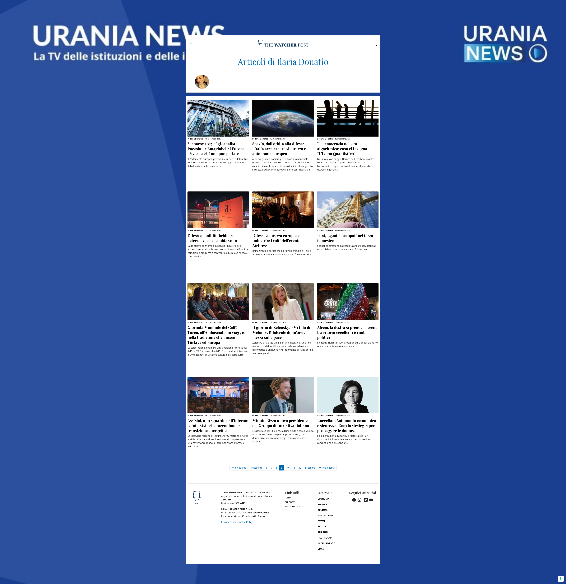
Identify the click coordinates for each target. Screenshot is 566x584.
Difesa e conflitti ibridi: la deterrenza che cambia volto (212, 238)
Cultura (323, 510)
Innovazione (325, 515)
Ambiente (323, 532)
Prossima (310, 467)
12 (300, 467)
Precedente (256, 467)
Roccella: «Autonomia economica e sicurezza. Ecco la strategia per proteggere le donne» (346, 425)
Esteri (321, 521)
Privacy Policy (228, 522)
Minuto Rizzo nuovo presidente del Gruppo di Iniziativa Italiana (280, 423)
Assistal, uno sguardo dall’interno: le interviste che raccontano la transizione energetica (217, 425)
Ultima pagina (327, 467)
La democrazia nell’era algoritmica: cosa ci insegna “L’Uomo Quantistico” (342, 148)
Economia (323, 498)
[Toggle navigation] (190, 44)
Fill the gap (325, 537)
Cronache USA (326, 554)
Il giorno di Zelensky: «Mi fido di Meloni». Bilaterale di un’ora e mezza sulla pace (281, 332)
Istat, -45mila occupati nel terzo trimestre (345, 238)
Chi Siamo (290, 502)
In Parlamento (326, 543)
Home (288, 498)
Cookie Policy (245, 522)
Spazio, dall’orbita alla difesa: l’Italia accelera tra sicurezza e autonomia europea (279, 148)
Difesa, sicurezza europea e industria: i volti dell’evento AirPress (276, 240)
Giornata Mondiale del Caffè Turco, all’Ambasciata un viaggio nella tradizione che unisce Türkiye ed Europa (216, 335)
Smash (321, 548)
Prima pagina (238, 467)
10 (287, 467)
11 (293, 467)
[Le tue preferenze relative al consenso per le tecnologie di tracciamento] (561, 579)
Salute (322, 526)
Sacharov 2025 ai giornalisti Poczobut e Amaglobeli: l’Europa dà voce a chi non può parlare (216, 148)
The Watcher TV (294, 506)
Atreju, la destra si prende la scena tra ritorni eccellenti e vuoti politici (347, 332)
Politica (323, 504)
